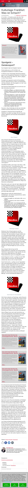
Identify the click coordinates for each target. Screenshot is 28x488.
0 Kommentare (24, 15)
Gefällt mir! (18, 15)
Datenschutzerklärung (8, 481)
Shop (2, 1)
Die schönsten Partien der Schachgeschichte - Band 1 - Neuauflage (14, 335)
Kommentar (3, 467)
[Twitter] (9, 442)
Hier (5, 479)
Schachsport (15, 439)
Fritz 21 (4, 45)
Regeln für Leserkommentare (7, 460)
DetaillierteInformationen (6, 485)
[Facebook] (5, 442)
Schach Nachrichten (10, 5)
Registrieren (13, 465)
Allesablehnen (14, 485)
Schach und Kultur (8, 439)
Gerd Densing (9, 447)
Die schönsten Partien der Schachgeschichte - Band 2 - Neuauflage (14, 352)
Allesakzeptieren (23, 485)
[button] (9, 1)
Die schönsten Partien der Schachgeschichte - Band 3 (10, 369)
